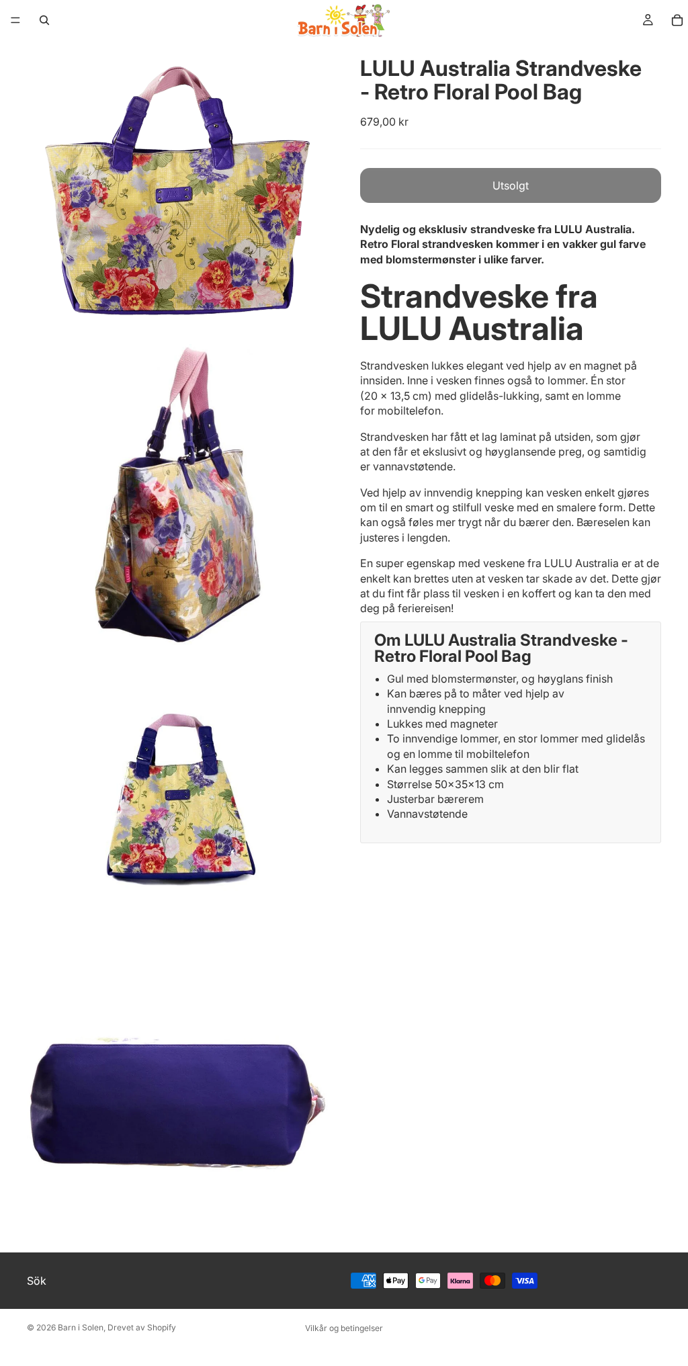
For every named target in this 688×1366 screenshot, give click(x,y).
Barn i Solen (80, 1327)
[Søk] (44, 20)
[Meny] (15, 20)
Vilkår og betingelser (344, 1328)
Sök (36, 1280)
